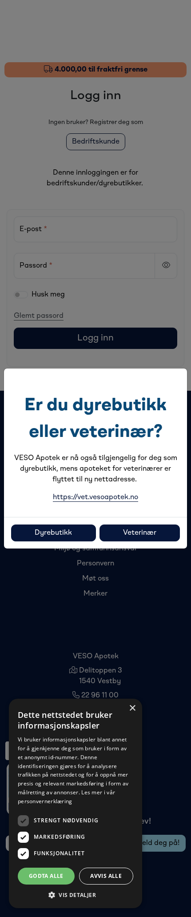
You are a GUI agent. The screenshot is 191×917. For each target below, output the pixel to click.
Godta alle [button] (46, 876)
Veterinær (139, 533)
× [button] (132, 708)
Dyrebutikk (53, 533)
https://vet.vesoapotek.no (95, 497)
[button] (75, 894)
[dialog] (75, 803)
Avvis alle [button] (106, 876)
